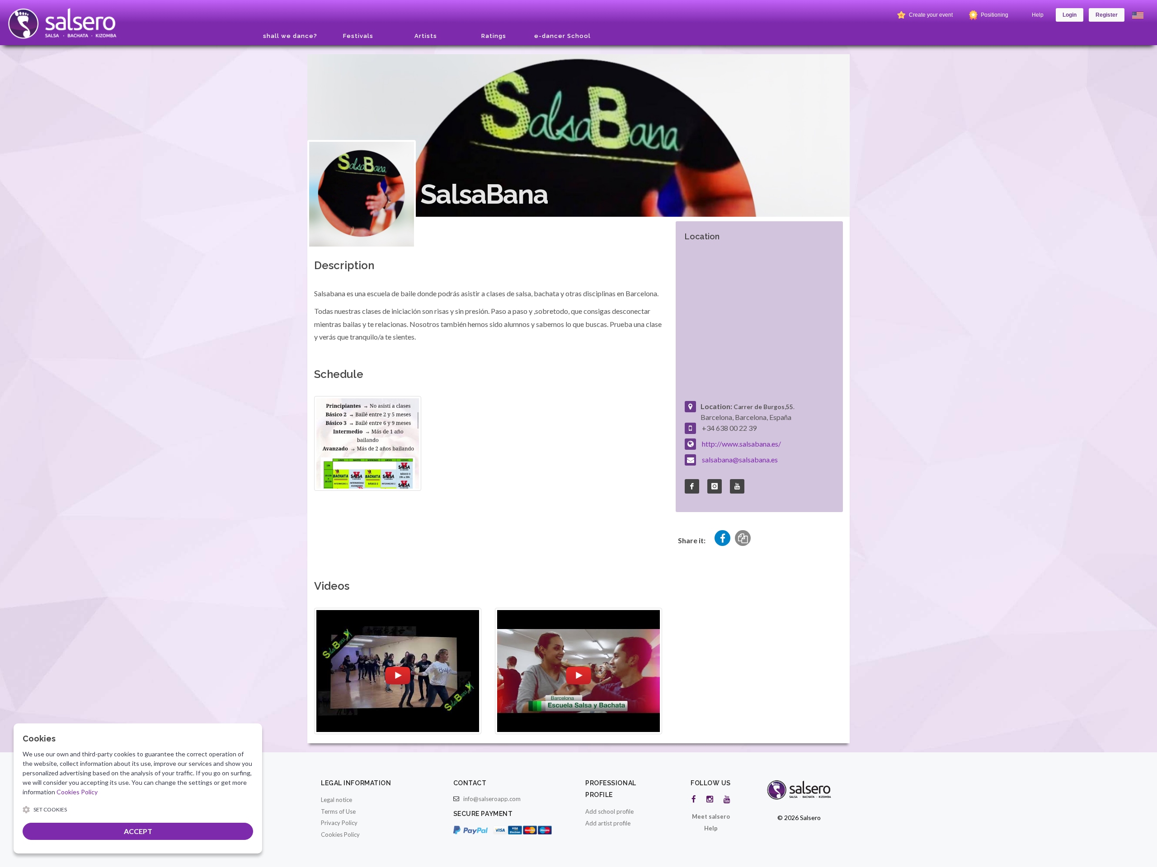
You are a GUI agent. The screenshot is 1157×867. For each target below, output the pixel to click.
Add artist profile (607, 823)
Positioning (993, 15)
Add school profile (609, 811)
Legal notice (336, 799)
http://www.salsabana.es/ (741, 443)
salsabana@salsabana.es (740, 459)
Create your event (930, 15)
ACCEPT (138, 831)
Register (1107, 15)
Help (1038, 15)
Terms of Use (338, 811)
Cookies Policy (340, 834)
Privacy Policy (339, 822)
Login (1070, 15)
